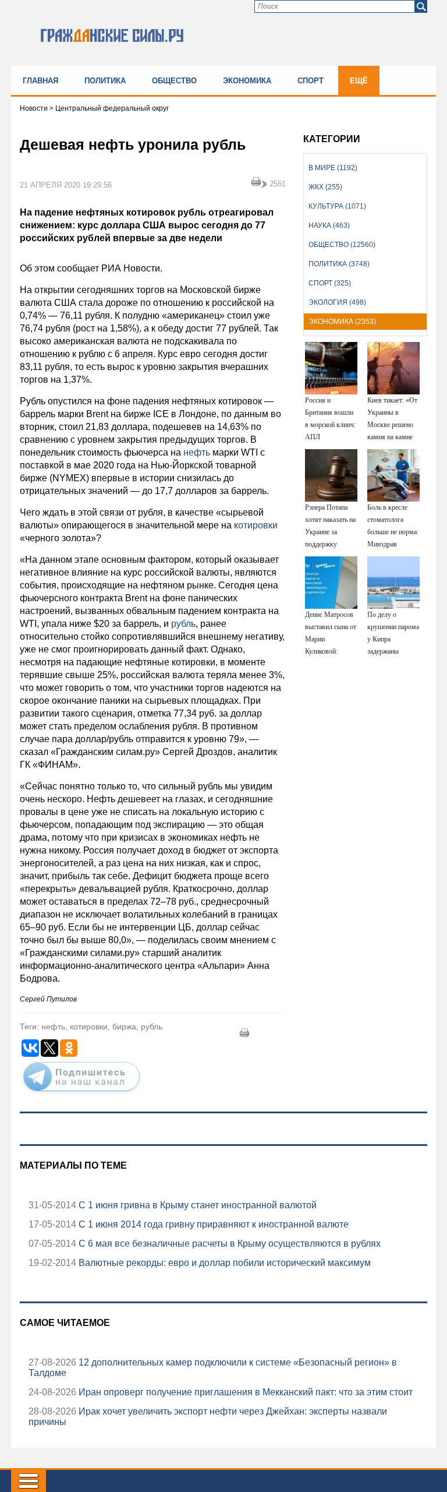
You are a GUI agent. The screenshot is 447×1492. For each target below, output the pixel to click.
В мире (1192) (332, 168)
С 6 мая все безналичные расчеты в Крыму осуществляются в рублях (228, 1243)
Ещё (359, 80)
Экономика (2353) (342, 322)
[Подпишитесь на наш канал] (81, 1093)
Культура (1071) (337, 206)
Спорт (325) (329, 283)
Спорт (310, 80)
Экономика (247, 80)
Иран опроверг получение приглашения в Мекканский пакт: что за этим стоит (244, 1392)
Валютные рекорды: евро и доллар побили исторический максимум (223, 1263)
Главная (40, 80)
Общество (174, 80)
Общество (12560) (341, 245)
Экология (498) (337, 302)
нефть (196, 452)
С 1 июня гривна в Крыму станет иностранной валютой (196, 1205)
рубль (182, 624)
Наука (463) (329, 225)
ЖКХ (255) (325, 187)
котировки (255, 525)
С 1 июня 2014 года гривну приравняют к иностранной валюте (212, 1224)
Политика (105, 80)
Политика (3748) (339, 264)
